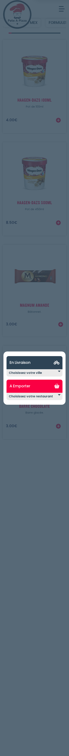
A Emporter (20, 386)
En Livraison (20, 362)
